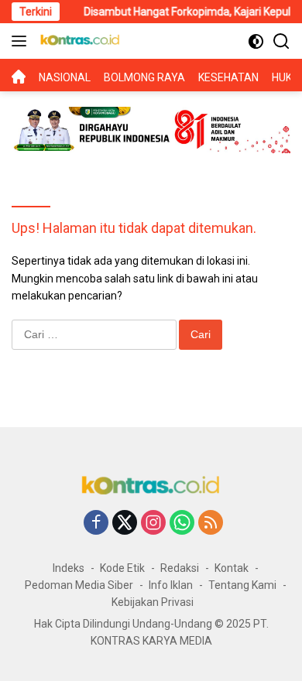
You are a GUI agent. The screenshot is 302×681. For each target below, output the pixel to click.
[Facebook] (96, 523)
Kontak (231, 568)
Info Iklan (171, 585)
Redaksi (179, 568)
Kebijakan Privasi (153, 602)
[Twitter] (124, 523)
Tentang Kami (242, 585)
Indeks (68, 568)
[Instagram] (153, 523)
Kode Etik (122, 568)
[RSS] (210, 523)
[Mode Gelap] (256, 41)
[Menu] (22, 41)
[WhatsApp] (182, 523)
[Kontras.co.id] (78, 41)
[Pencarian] (281, 41)
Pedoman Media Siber (79, 585)
